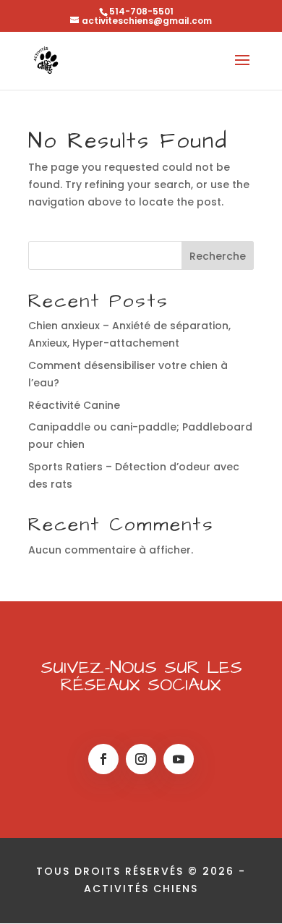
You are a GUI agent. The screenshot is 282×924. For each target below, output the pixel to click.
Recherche (217, 256)
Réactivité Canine (74, 405)
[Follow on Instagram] (141, 759)
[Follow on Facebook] (103, 759)
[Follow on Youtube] (178, 759)
